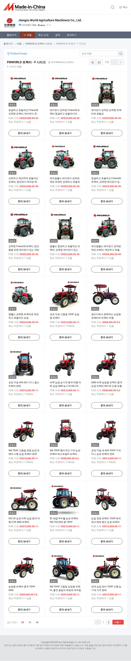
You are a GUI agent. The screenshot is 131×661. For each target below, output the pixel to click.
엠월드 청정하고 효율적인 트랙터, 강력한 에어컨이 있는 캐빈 (65, 250)
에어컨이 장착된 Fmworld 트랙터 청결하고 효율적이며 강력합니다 (65, 113)
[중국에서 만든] (24, 7)
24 (22, 622)
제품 (29, 34)
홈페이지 (11, 34)
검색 (57, 34)
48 (37, 622)
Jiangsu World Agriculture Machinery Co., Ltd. (50, 20)
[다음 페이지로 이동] (120, 62)
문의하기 (71, 34)
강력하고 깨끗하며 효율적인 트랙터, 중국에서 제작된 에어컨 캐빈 (24, 182)
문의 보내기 (24, 133)
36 (29, 622)
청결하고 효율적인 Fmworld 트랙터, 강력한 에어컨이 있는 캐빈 (106, 182)
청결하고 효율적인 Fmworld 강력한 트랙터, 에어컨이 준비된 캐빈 (24, 113)
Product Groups (18, 53)
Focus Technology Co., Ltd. (69, 642)
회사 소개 (43, 34)
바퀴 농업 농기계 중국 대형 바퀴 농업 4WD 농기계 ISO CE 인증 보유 (65, 386)
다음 (116, 622)
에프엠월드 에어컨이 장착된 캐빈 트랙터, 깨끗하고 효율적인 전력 (106, 250)
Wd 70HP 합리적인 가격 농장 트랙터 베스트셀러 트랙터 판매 (65, 454)
